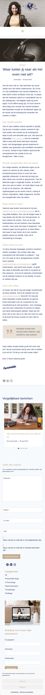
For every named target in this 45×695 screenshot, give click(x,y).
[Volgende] (39, 424)
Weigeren (22, 687)
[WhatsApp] (11, 380)
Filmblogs (8, 593)
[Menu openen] (22, 31)
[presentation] (24, 416)
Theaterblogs (10, 590)
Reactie (7, 478)
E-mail (6, 521)
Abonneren (11, 668)
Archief (22, 65)
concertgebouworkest (11, 296)
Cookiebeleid (14, 692)
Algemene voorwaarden (26, 692)
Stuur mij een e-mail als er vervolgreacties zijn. (22, 540)
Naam (6, 510)
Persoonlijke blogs (12, 579)
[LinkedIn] (7, 380)
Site (5, 531)
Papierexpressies (11, 586)
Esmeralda (17, 79)
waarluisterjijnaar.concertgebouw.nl (17, 264)
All (6, 575)
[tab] (18, 448)
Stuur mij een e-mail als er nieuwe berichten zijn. (21, 549)
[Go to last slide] (6, 424)
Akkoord (22, 681)
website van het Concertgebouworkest (18, 211)
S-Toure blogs (10, 582)
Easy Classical (18, 138)
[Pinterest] (4, 380)
